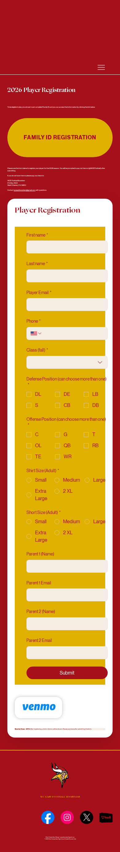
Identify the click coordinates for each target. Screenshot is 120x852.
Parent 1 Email (38, 582)
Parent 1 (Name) (40, 553)
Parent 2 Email (39, 640)
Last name (37, 263)
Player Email (38, 292)
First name (37, 235)
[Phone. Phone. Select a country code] (36, 333)
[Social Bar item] (47, 817)
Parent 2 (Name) (40, 611)
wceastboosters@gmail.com (24, 190)
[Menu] (101, 67)
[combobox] (67, 362)
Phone (33, 321)
